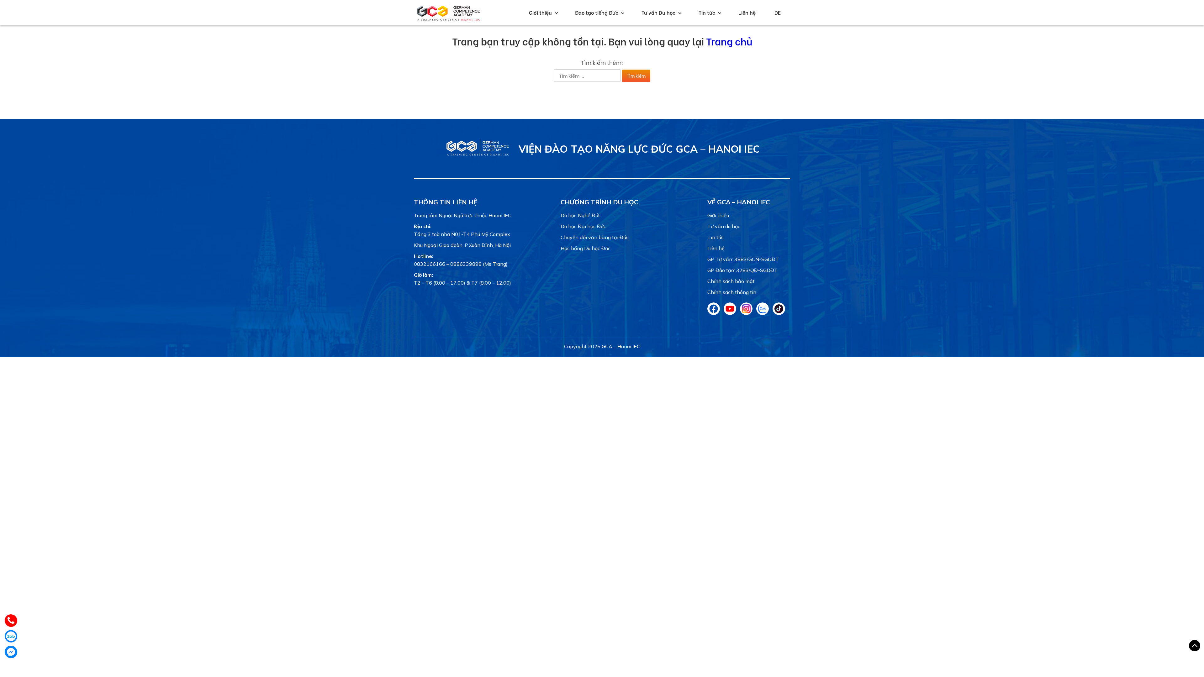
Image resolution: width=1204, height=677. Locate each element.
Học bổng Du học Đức (585, 248)
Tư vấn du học (723, 226)
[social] (713, 313)
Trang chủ (729, 41)
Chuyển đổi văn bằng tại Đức (595, 237)
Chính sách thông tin (731, 292)
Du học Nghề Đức (581, 215)
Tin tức (707, 12)
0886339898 (466, 264)
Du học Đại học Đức (583, 226)
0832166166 (429, 264)
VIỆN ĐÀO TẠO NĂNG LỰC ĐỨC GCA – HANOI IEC (639, 149)
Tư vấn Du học (658, 12)
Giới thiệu (540, 12)
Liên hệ (747, 12)
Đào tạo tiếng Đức (596, 12)
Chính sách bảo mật (731, 281)
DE (777, 12)
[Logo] (477, 155)
